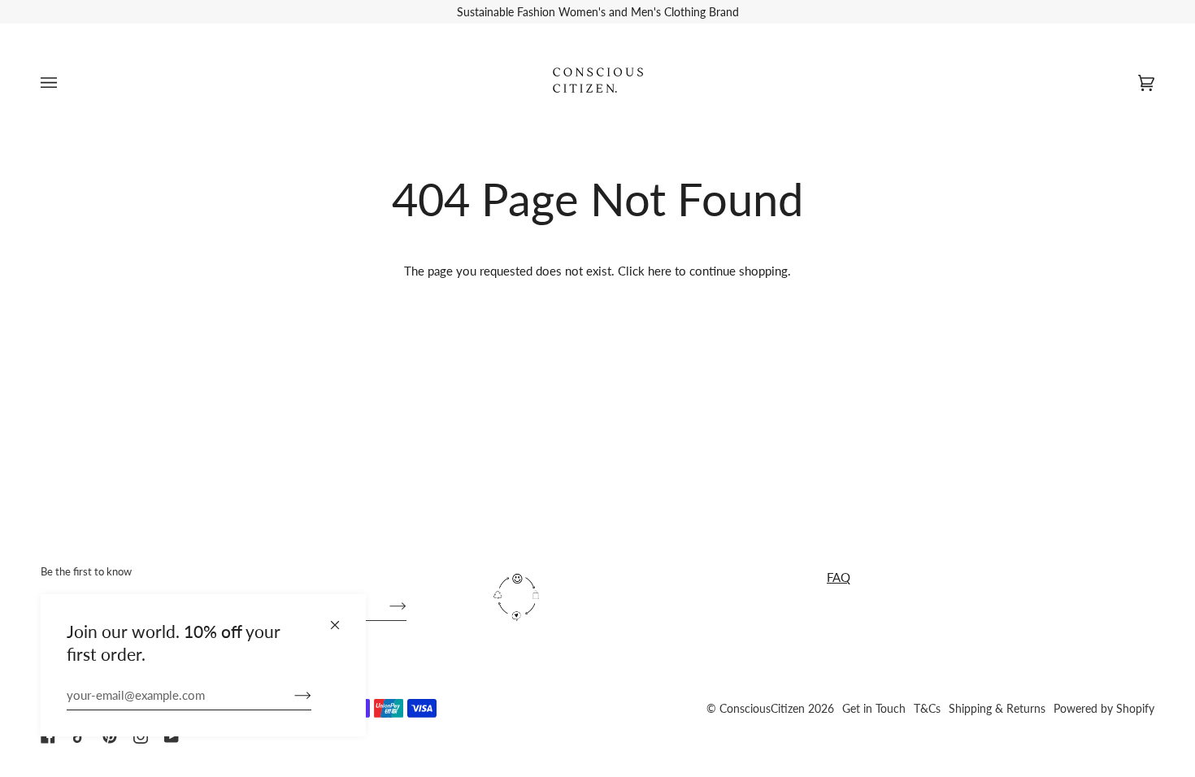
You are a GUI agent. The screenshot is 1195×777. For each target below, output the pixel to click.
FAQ (838, 577)
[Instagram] (140, 736)
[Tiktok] (79, 736)
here (659, 270)
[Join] (289, 695)
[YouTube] (171, 736)
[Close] (342, 618)
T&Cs (927, 708)
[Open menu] (65, 82)
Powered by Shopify (1104, 708)
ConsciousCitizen (762, 708)
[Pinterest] (109, 736)
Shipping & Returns (997, 708)
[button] (647, 564)
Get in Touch (874, 708)
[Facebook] (48, 736)
